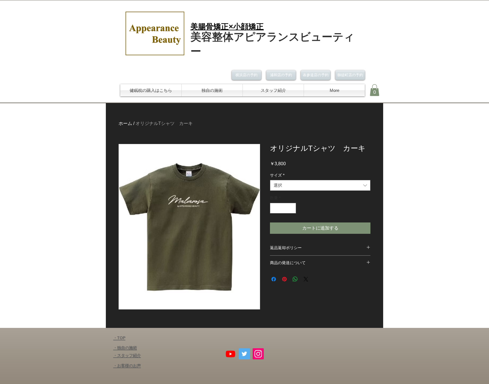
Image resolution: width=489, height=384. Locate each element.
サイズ (277, 175)
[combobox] (320, 185)
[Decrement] (274, 208)
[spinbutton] (283, 208)
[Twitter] (244, 353)
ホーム (125, 123)
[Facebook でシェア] (273, 279)
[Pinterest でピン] (284, 279)
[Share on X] (306, 279)
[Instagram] (258, 353)
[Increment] (291, 208)
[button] (374, 90)
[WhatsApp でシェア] (295, 279)
